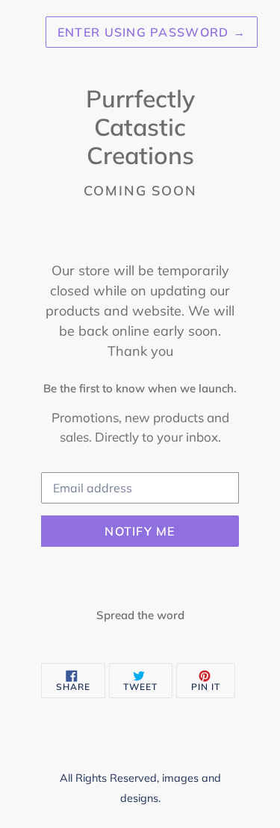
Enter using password (151, 32)
